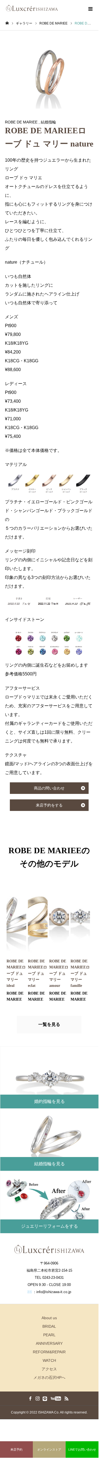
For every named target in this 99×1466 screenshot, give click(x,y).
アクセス (49, 1369)
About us (49, 1318)
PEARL (49, 1335)
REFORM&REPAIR (49, 1352)
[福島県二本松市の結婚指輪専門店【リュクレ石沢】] (31, 8)
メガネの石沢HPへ (49, 1377)
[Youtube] (56, 1398)
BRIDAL (49, 1326)
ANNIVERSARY (49, 1343)
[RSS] (66, 1398)
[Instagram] (37, 1398)
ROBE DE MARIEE (21, 122)
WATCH (49, 1360)
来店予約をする (49, 805)
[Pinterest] (45, 1398)
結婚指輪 (48, 122)
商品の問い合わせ (49, 788)
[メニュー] (90, 8)
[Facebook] (30, 1398)
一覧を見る (49, 1024)
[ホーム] (7, 23)
